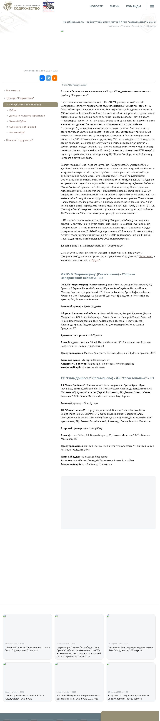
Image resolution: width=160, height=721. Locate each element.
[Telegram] (48, 78)
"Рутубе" (95, 260)
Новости (96, 6)
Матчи (115, 6)
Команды (133, 6)
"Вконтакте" (145, 256)
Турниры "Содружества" (133, 26)
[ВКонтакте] (42, 78)
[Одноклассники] (54, 78)
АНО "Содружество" (77, 84)
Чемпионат (113, 26)
